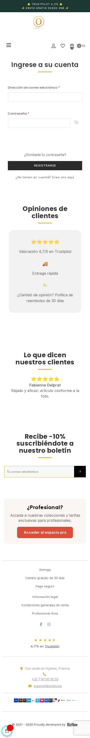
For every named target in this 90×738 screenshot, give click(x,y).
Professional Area (45, 613)
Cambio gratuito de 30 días (45, 578)
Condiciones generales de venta (45, 605)
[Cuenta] (53, 45)
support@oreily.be (48, 686)
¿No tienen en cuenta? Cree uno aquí (45, 177)
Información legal (45, 597)
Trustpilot (52, 646)
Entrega (45, 569)
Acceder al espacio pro (45, 532)
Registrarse (45, 165)
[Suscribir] (80, 471)
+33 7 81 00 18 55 (45, 679)
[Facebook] (41, 624)
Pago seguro (45, 586)
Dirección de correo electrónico (33, 87)
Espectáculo (76, 122)
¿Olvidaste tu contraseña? (45, 155)
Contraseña (18, 113)
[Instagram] (48, 624)
